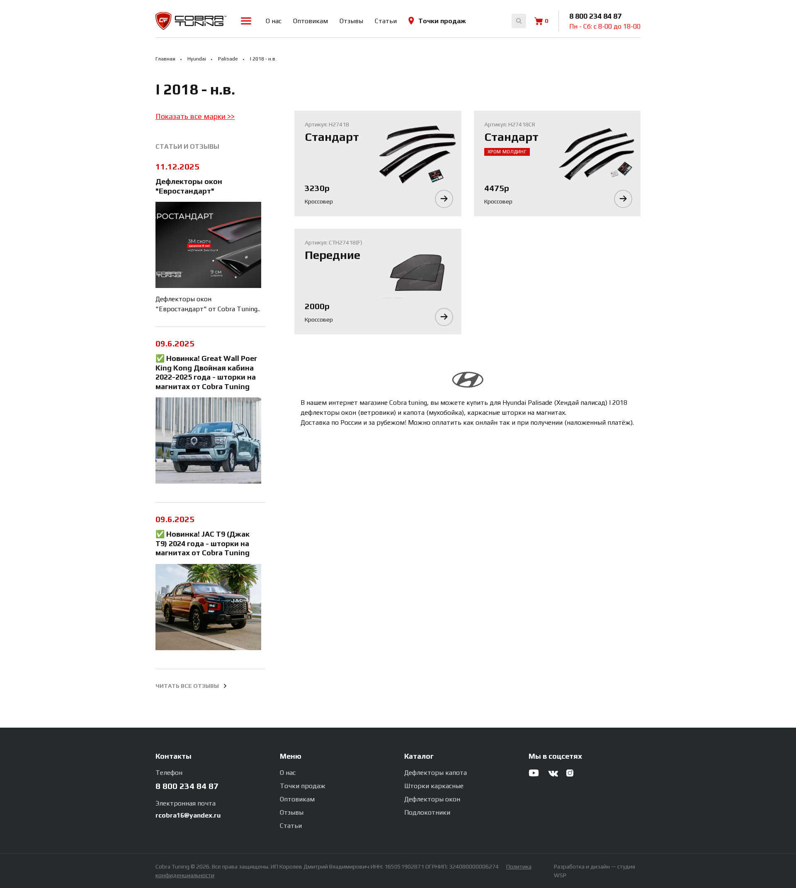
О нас (274, 21)
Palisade (228, 59)
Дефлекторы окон (432, 799)
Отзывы (351, 21)
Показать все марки (191, 116)
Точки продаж (442, 21)
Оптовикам (310, 21)
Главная (165, 59)
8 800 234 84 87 (595, 16)
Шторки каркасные (434, 786)
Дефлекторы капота (435, 773)
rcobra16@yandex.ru (188, 815)
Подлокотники (427, 812)
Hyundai (196, 59)
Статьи (386, 21)
